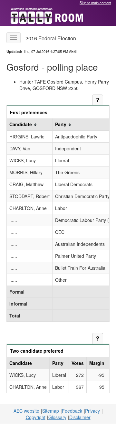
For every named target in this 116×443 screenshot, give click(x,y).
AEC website (26, 411)
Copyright (35, 417)
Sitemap (50, 411)
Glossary (57, 417)
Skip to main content (95, 2)
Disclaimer (80, 417)
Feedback (72, 411)
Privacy (92, 411)
